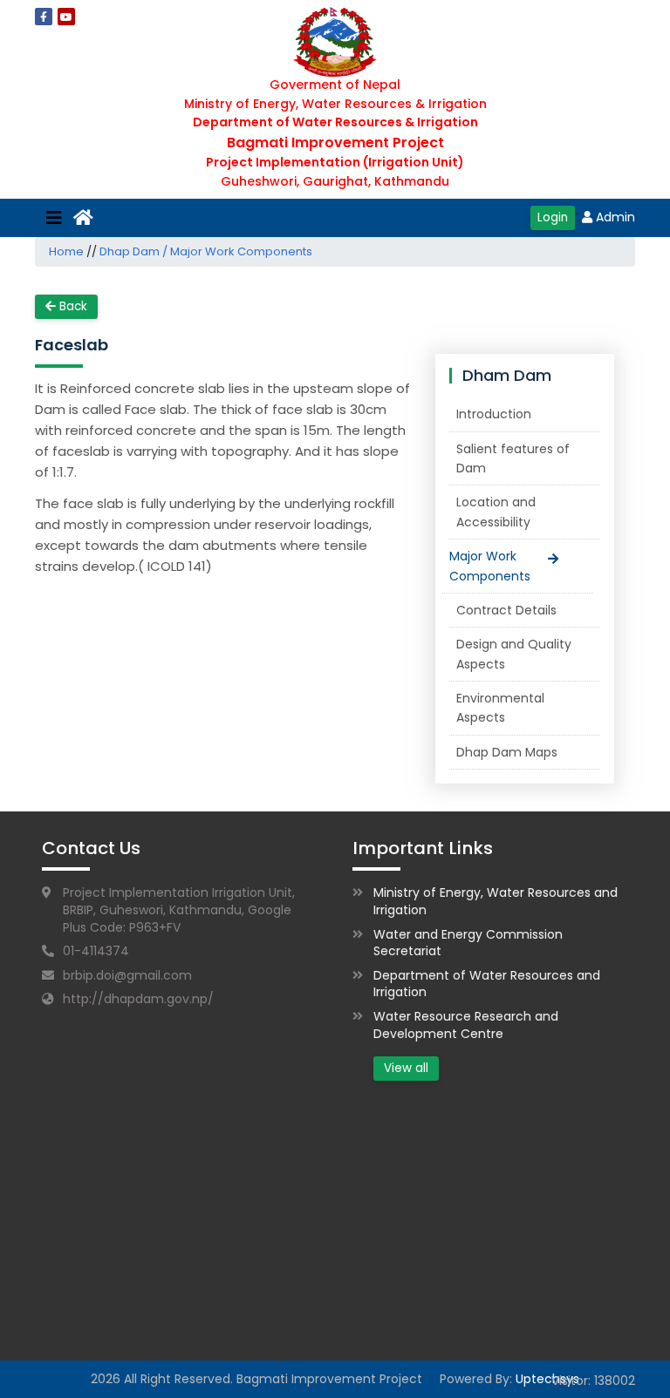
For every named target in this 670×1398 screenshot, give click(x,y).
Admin (615, 217)
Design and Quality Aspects (513, 653)
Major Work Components (489, 565)
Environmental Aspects (500, 707)
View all (406, 1068)
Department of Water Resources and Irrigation (486, 984)
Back (71, 306)
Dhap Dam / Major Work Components (205, 251)
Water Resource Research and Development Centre (465, 1025)
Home (66, 251)
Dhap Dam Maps (506, 752)
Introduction (493, 414)
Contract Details (506, 610)
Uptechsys (547, 1379)
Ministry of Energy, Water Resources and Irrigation (495, 901)
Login (552, 217)
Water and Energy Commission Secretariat (468, 943)
